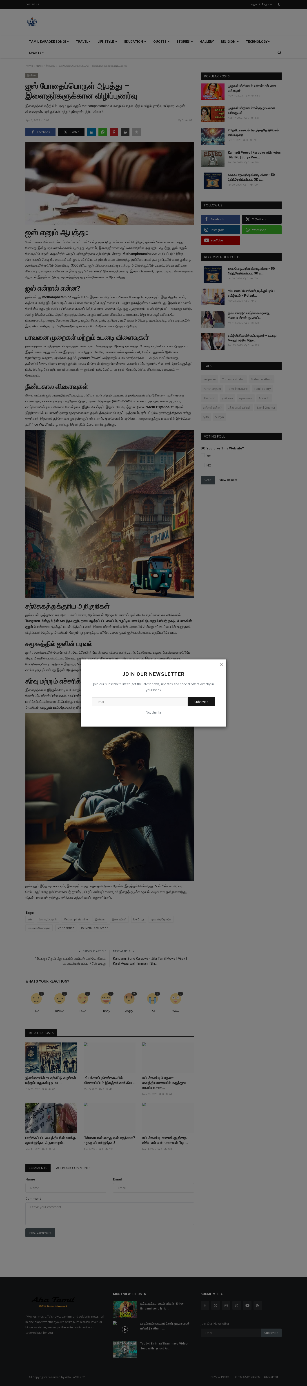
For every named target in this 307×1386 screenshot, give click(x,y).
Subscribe (201, 702)
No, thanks (154, 712)
